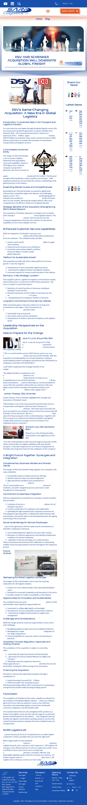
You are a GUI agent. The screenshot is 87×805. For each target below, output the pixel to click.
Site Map (70, 801)
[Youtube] (5, 3)
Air (49, 380)
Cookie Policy (62, 801)
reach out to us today (31, 750)
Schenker (25, 398)
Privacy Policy (53, 801)
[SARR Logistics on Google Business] (19, 3)
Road (5, 383)
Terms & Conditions (41, 801)
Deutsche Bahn (47, 433)
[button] (48, 11)
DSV (48, 342)
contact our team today (32, 760)
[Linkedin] (12, 3)
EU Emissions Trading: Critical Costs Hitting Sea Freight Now (82, 163)
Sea (54, 380)
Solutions (14, 383)
